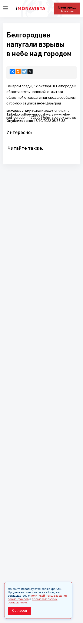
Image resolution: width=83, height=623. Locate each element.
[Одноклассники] (18, 71)
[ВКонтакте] (12, 71)
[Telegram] (24, 71)
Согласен (19, 610)
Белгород (67, 7)
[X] (30, 71)
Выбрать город (66, 11)
